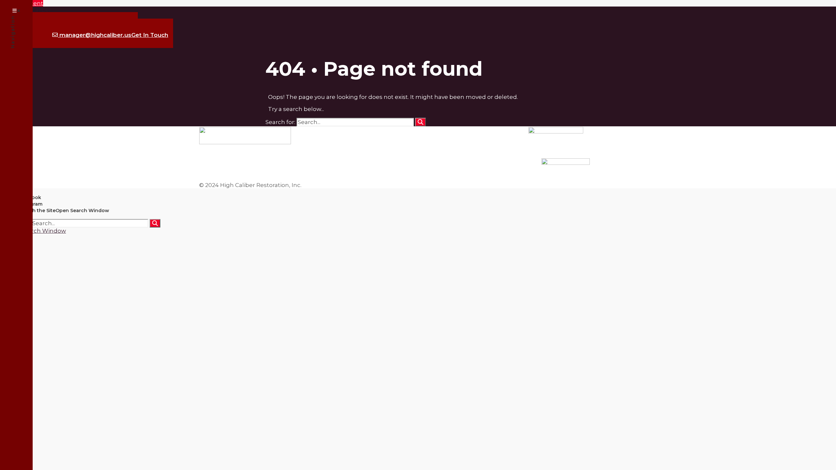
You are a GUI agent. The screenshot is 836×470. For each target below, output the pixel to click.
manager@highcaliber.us (113, 35)
